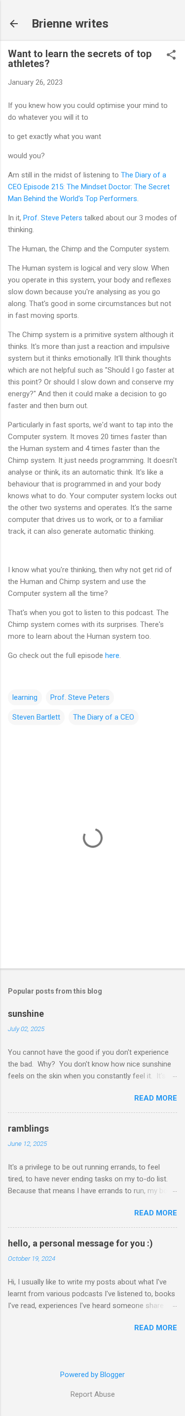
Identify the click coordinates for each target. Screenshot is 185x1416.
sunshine (26, 1013)
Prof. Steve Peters (52, 217)
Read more (155, 1098)
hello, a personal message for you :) (80, 1243)
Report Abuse (93, 1394)
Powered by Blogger (92, 1374)
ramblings (28, 1128)
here (112, 655)
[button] (171, 56)
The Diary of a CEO (103, 717)
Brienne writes (70, 24)
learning (24, 697)
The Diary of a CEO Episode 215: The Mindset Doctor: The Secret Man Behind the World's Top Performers (89, 187)
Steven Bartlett (36, 717)
